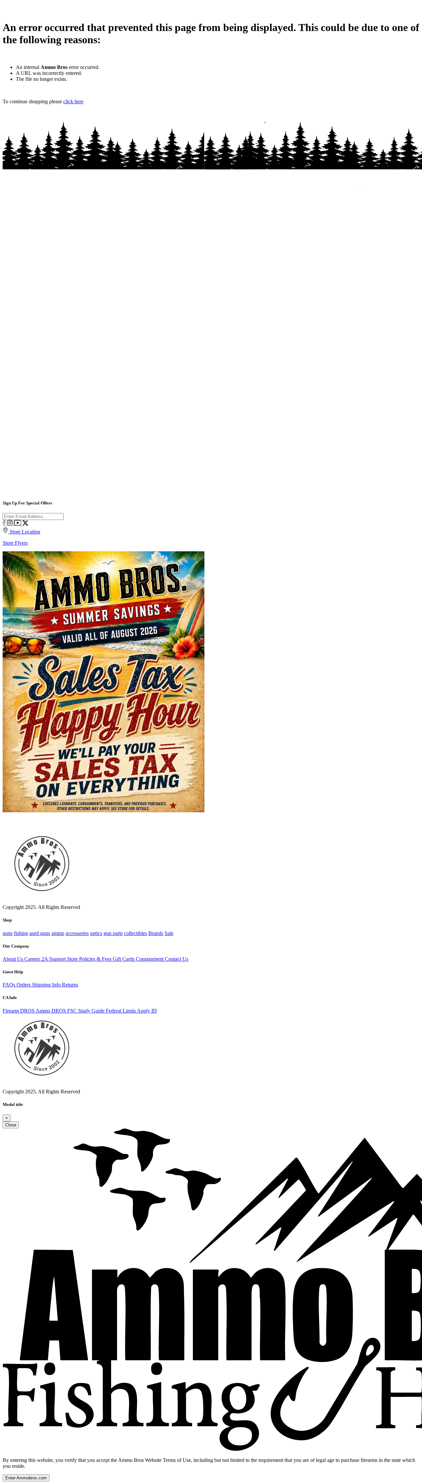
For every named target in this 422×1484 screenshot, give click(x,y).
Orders (24, 984)
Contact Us (176, 959)
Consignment (150, 959)
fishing (21, 933)
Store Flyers (15, 543)
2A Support (54, 959)
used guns (39, 933)
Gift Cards (124, 959)
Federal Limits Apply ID (131, 1011)
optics (96, 933)
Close (10, 1124)
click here (73, 101)
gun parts (113, 933)
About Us (13, 959)
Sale (169, 933)
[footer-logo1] (40, 1081)
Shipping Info (47, 984)
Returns (70, 984)
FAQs (9, 984)
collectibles (135, 933)
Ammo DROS (51, 1011)
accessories (77, 933)
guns (8, 933)
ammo (57, 933)
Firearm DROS (19, 1011)
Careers (33, 959)
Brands (155, 933)
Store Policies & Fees (90, 959)
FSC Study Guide (86, 1011)
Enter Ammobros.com (26, 1477)
